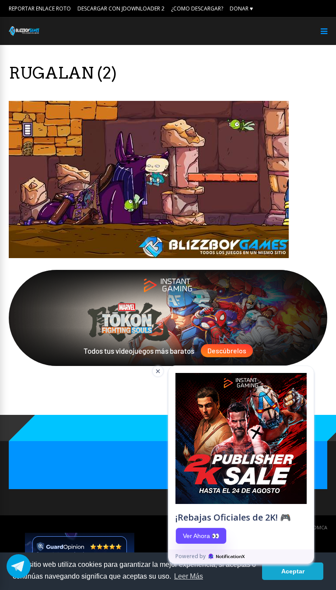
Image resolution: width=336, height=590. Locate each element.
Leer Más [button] (188, 576)
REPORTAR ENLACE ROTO (40, 8)
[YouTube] (324, 8)
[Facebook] (312, 8)
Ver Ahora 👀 (201, 535)
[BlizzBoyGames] (24, 34)
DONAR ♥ (241, 8)
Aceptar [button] (292, 571)
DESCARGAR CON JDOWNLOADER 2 (120, 8)
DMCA (320, 527)
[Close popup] (158, 371)
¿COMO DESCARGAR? (197, 8)
